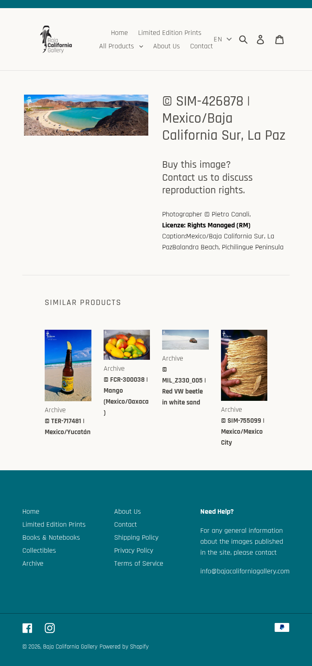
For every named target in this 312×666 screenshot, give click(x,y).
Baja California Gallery (70, 647)
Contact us (185, 177)
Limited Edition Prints (54, 524)
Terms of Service (138, 563)
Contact (125, 524)
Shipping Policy (136, 537)
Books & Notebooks (51, 537)
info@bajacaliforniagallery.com (245, 571)
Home (30, 511)
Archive (32, 563)
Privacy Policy (133, 550)
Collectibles (39, 550)
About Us (127, 511)
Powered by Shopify (124, 647)
